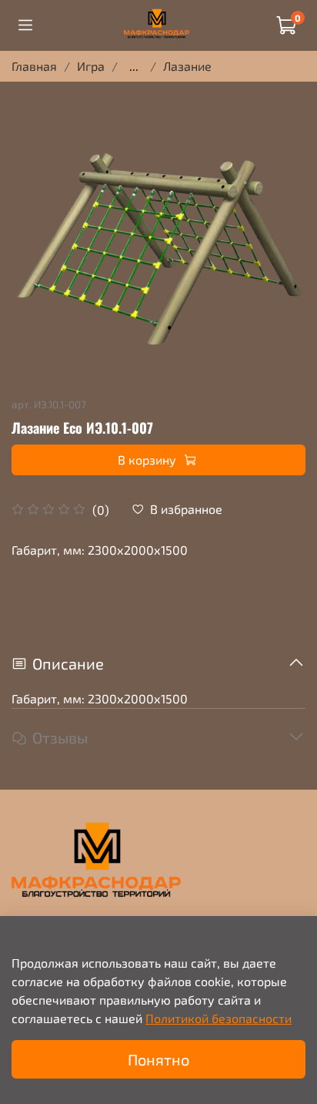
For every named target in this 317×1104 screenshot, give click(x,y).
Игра (91, 66)
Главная (34, 66)
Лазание (187, 66)
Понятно (158, 1059)
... (133, 66)
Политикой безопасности (218, 1018)
